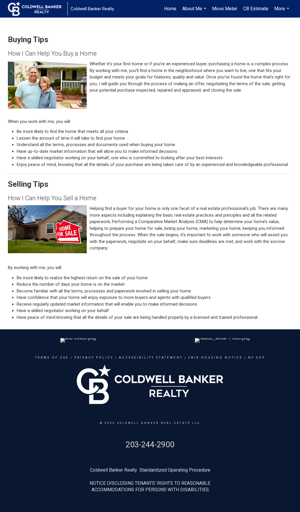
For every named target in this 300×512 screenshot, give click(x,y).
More (282, 12)
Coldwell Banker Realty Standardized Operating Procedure (150, 470)
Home (170, 8)
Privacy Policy (93, 357)
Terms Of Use (52, 357)
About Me (195, 12)
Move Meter (224, 8)
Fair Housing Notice (215, 357)
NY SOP (256, 357)
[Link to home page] (37, 9)
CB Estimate (255, 8)
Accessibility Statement (151, 357)
